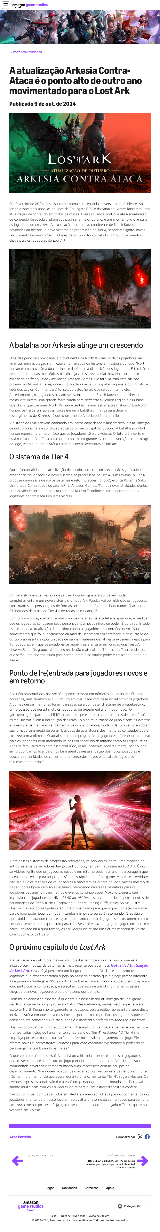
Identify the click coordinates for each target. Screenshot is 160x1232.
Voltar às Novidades (27, 52)
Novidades (69, 1188)
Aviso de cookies (99, 1215)
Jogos (50, 1188)
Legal (54, 1215)
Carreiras (91, 1188)
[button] (5, 5)
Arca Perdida (20, 1137)
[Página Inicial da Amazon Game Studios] (30, 5)
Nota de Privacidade (73, 1215)
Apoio (110, 1188)
